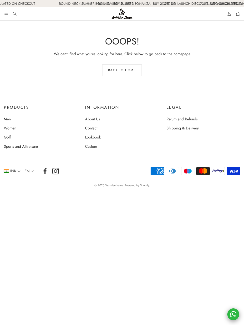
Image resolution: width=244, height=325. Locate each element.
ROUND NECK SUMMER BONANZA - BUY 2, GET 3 (93, 3)
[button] (6, 13)
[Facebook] (45, 171)
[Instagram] (55, 171)
